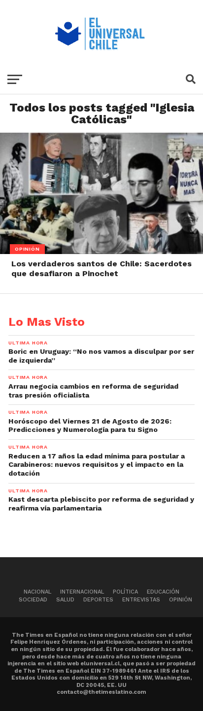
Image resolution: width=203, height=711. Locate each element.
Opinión (180, 600)
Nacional (37, 592)
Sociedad (33, 600)
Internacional (82, 592)
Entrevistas (141, 600)
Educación (163, 592)
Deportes (98, 600)
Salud (65, 600)
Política (125, 592)
